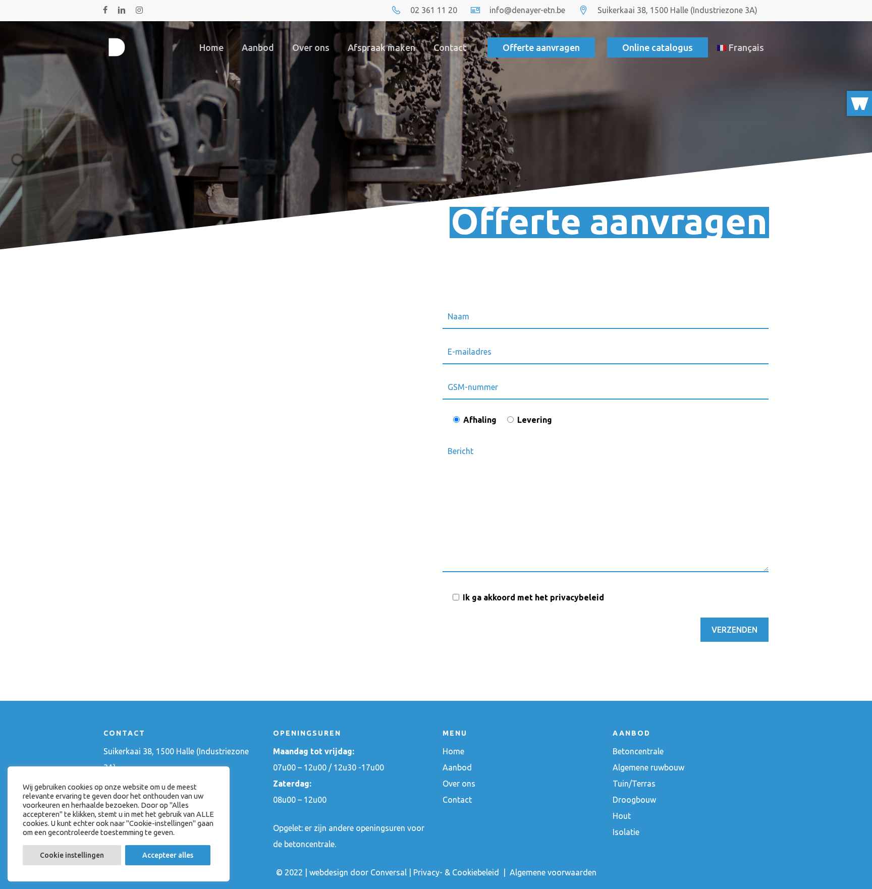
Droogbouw (634, 799)
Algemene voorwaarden (553, 872)
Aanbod (457, 767)
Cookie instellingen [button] (72, 855)
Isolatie (626, 832)
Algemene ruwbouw (648, 767)
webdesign (328, 872)
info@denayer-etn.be (527, 10)
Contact (457, 799)
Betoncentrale (638, 751)
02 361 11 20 (433, 10)
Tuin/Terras (634, 783)
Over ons (459, 783)
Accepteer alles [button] (167, 855)
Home (453, 751)
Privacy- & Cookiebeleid (457, 872)
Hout (622, 815)
